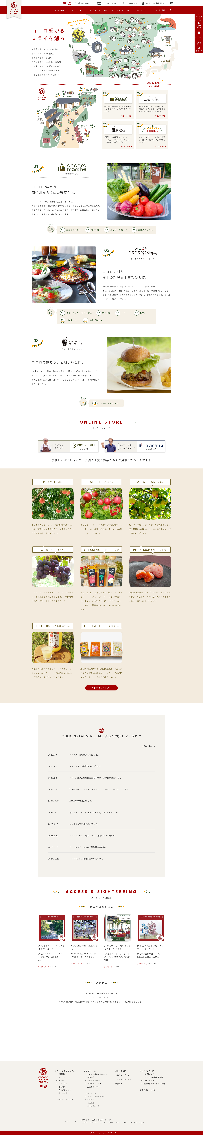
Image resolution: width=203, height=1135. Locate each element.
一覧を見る (147, 746)
